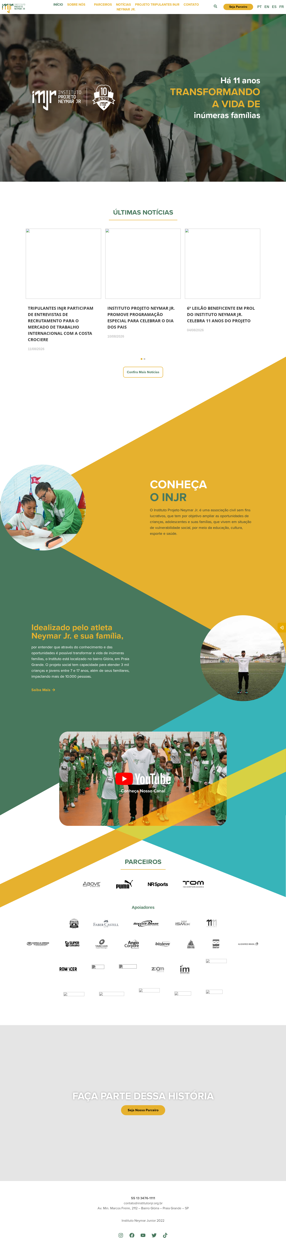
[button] (141, 359)
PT (259, 7)
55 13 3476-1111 (143, 1198)
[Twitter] (154, 1235)
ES (274, 7)
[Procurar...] (215, 7)
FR (281, 7)
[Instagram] (121, 1235)
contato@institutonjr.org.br (143, 1203)
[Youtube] (143, 1235)
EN (266, 7)
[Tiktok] (165, 1235)
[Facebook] (132, 1235)
